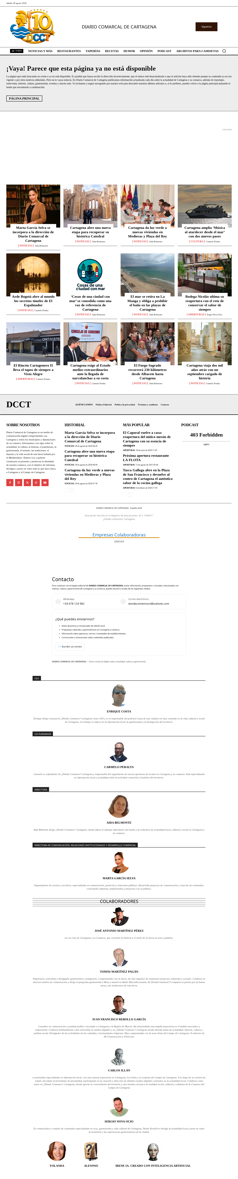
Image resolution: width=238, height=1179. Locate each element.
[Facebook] (9, 482)
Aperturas (196, 314)
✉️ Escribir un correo (70, 646)
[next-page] (72, 490)
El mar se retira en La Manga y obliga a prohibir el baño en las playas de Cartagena (147, 302)
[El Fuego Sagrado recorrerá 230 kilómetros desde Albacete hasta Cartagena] (148, 343)
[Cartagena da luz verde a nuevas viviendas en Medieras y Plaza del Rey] (148, 206)
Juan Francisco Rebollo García (119, 1019)
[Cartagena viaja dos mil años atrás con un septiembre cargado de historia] (205, 343)
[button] (224, 51)
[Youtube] (45, 482)
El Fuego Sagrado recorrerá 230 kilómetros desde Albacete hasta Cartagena (147, 371)
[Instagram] (18, 482)
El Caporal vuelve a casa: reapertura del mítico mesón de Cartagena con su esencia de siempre (147, 439)
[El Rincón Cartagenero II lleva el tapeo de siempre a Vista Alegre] (33, 343)
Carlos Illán (119, 1070)
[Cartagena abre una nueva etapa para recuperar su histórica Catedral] (90, 206)
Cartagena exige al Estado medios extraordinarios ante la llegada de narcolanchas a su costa (90, 371)
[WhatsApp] (36, 482)
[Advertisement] (103, 154)
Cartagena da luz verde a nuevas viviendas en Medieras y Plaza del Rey (147, 232)
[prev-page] (67, 490)
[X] (27, 482)
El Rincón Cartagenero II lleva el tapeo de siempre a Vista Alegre (33, 369)
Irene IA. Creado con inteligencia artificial (153, 1165)
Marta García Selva (119, 878)
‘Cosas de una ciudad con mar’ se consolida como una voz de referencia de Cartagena (90, 302)
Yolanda (57, 1165)
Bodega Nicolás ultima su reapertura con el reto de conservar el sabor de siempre (204, 302)
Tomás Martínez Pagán (119, 971)
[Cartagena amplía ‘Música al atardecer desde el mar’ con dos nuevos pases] (205, 206)
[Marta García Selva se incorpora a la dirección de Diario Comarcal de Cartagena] (33, 206)
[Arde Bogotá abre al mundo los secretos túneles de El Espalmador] (33, 274)
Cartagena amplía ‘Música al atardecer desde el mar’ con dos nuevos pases (204, 232)
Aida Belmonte (41, 246)
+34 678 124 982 (74, 603)
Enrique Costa (119, 711)
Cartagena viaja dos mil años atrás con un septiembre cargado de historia (205, 371)
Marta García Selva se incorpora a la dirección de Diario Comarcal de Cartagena (33, 234)
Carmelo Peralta (213, 241)
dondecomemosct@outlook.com (148, 603)
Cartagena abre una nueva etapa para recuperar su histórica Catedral (90, 232)
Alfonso (91, 1165)
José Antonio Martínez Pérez (119, 930)
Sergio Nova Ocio (214, 314)
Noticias (25, 245)
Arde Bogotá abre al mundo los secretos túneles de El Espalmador (33, 300)
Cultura (197, 241)
